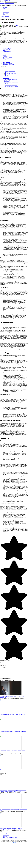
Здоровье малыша (4, 533)
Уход (4, 8)
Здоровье (5, 7)
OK (14, 842)
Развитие (5, 9)
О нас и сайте (6, 835)
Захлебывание (6, 59)
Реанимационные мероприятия (9, 60)
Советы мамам (6, 12)
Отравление (5, 56)
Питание (5, 10)
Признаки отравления (7, 57)
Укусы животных (6, 49)
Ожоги (4, 52)
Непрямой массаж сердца (8, 64)
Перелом (5, 50)
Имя (1, 662)
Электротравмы (6, 53)
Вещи (4, 14)
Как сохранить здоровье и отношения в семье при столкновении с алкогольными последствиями (11, 829)
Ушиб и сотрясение (7, 51)
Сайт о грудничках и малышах (7, 3)
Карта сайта (5, 833)
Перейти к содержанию (5, 0)
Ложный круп (6, 58)
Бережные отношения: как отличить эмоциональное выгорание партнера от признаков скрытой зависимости (12, 770)
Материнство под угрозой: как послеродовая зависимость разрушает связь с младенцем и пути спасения (13, 790)
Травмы (4, 47)
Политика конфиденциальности (10, 837)
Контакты (5, 836)
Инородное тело (6, 62)
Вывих (4, 55)
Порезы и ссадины (7, 48)
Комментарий (3, 667)
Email (1, 665)
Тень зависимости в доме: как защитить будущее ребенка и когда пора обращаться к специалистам (13, 751)
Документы (5, 13)
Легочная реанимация (7, 63)
